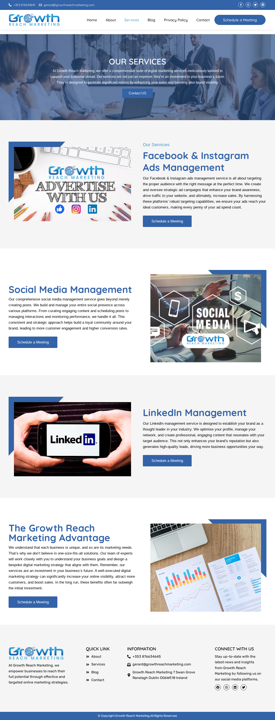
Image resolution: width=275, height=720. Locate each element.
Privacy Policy (176, 20)
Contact (203, 20)
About (111, 20)
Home (92, 20)
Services (131, 20)
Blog (151, 20)
